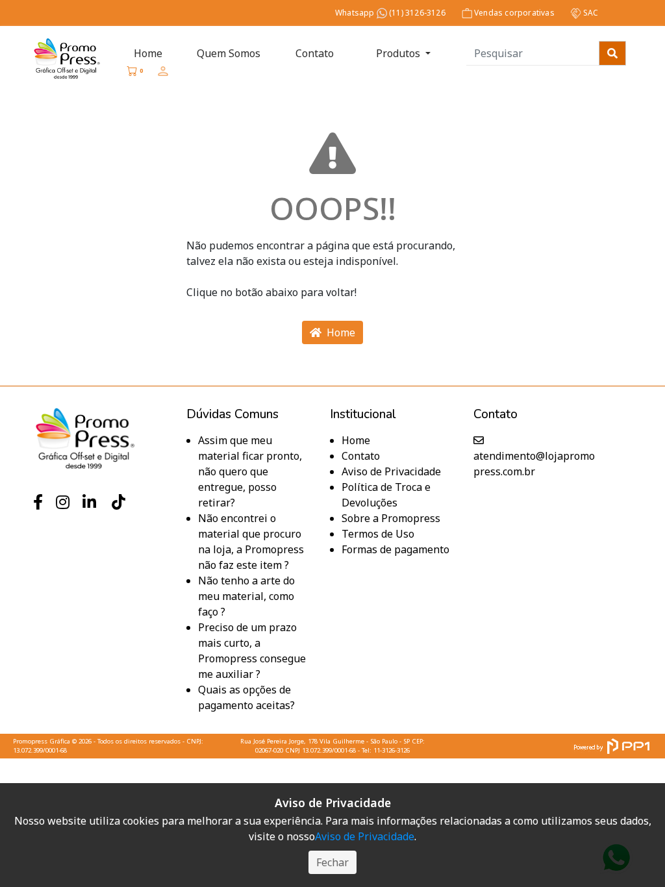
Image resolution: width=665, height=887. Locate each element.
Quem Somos (228, 53)
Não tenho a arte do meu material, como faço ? (246, 596)
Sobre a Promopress (391, 518)
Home (148, 53)
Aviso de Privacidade (391, 471)
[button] (163, 71)
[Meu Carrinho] (132, 71)
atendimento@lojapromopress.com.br (534, 464)
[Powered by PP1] (611, 746)
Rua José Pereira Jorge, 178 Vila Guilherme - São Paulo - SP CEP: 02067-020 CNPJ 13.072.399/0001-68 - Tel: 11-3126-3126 (332, 746)
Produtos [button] (398, 53)
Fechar (332, 862)
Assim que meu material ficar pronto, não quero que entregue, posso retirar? (250, 471)
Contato (314, 53)
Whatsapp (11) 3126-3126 (390, 12)
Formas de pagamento (395, 549)
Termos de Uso (378, 534)
